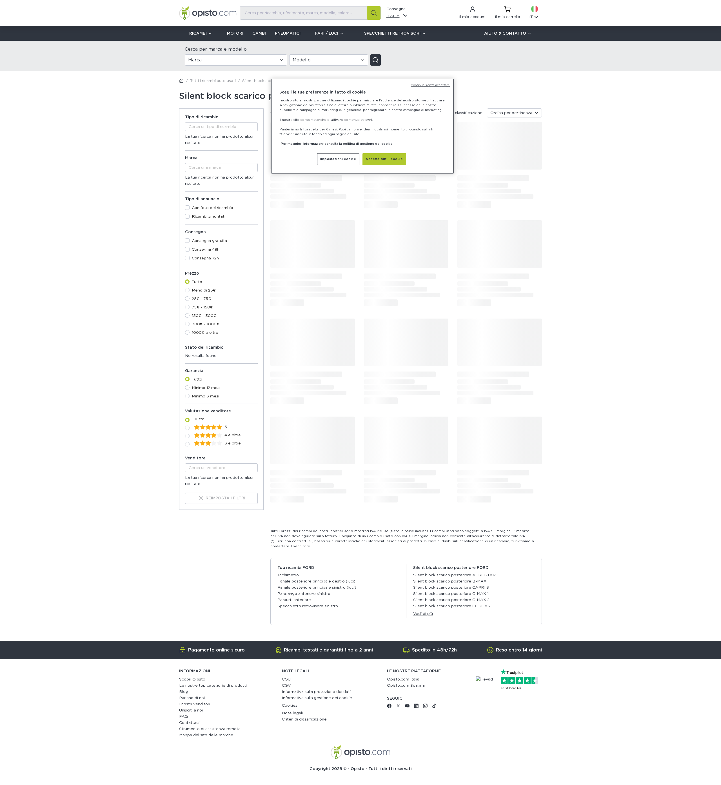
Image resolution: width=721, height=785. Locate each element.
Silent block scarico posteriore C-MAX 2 (451, 600)
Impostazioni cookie (338, 159)
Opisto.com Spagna (406, 686)
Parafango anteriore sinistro (303, 594)
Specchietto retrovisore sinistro (307, 606)
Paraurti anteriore (294, 600)
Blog (183, 692)
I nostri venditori (194, 704)
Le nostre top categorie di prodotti (213, 686)
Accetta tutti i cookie (384, 159)
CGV (286, 686)
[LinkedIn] (416, 707)
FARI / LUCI (326, 33)
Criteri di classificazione (304, 719)
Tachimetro (288, 575)
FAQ (183, 717)
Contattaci (189, 723)
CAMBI (259, 33)
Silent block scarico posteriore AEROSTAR (454, 575)
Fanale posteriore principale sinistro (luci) (316, 588)
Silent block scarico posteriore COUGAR (452, 606)
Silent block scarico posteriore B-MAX (449, 581)
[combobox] (310, 13)
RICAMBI (198, 33)
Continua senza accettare (430, 85)
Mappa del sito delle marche (206, 735)
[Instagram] (425, 707)
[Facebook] (389, 707)
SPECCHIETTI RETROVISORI (392, 33)
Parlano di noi (192, 698)
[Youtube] (407, 707)
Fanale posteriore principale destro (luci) (316, 581)
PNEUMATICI (288, 33)
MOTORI (235, 33)
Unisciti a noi (191, 710)
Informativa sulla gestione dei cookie (317, 698)
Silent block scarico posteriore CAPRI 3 (451, 588)
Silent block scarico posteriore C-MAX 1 (451, 594)
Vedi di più (423, 614)
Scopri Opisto (192, 679)
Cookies (289, 706)
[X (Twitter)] (398, 707)
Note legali (292, 713)
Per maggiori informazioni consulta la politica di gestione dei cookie (337, 143)
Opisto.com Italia (403, 679)
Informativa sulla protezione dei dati (316, 692)
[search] (373, 13)
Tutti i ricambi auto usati (213, 81)
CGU (286, 679)
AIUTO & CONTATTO (505, 33)
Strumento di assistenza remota (210, 729)
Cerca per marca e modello (216, 49)
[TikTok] (434, 707)
